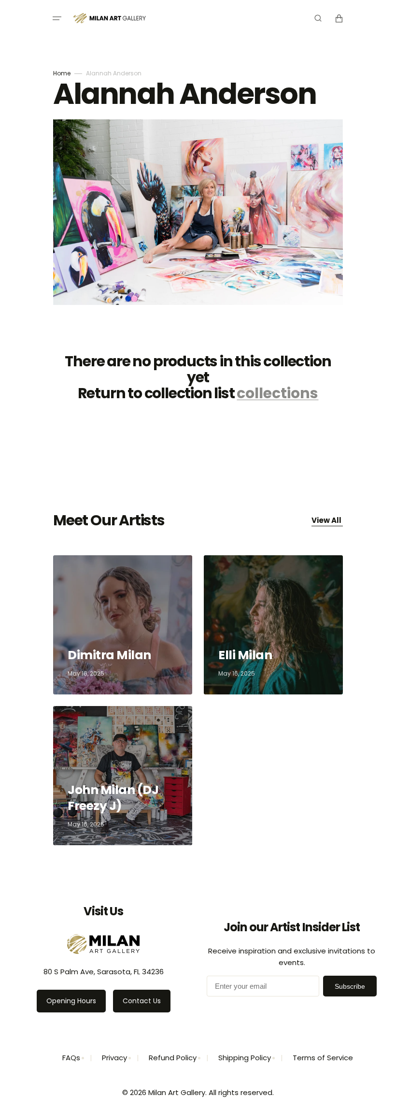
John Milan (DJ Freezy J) (113, 797)
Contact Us (142, 1001)
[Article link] (122, 624)
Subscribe (350, 986)
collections (277, 393)
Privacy (114, 1058)
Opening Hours (71, 1001)
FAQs (71, 1058)
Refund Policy (173, 1058)
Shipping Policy (244, 1058)
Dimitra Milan (110, 655)
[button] (57, 18)
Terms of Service (323, 1058)
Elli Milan (246, 655)
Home (62, 73)
